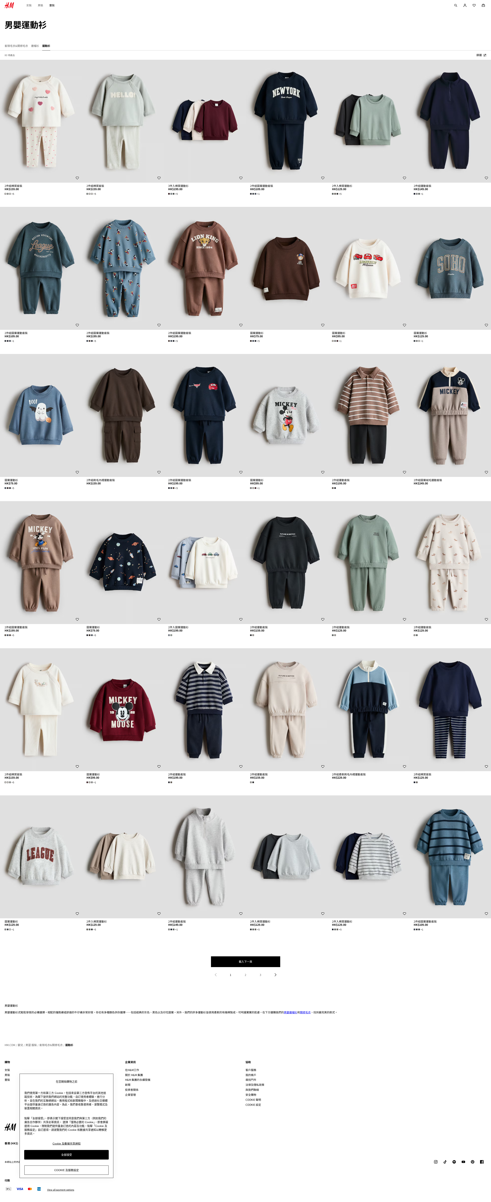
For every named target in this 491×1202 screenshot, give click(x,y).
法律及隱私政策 (255, 1085)
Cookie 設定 (253, 1104)
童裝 (52, 5)
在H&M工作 (132, 1070)
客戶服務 (251, 1070)
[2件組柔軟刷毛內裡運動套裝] (368, 709)
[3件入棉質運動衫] (205, 121)
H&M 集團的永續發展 (137, 1080)
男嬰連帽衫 (290, 1012)
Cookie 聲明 (253, 1100)
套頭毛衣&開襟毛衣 (51, 1045)
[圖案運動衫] (286, 268)
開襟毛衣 (305, 1012)
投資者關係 (131, 1090)
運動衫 (69, 1045)
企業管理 (130, 1095)
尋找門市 (251, 1080)
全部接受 (66, 1154)
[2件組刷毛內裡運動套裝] (123, 415)
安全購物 (251, 1095)
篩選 (479, 55)
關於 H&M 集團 (134, 1075)
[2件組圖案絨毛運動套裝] (450, 415)
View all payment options (60, 1189)
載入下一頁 (245, 961)
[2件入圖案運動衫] (205, 562)
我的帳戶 (251, 1075)
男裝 (40, 5)
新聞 (127, 1085)
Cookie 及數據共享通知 (67, 1143)
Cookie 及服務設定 (66, 1169)
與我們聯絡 (252, 1090)
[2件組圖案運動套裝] (286, 121)
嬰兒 (20, 1045)
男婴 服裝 (31, 1045)
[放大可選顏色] (334, 488)
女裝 (29, 5)
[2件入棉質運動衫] (368, 121)
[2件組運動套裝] (450, 121)
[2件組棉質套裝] (41, 121)
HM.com (10, 1045)
